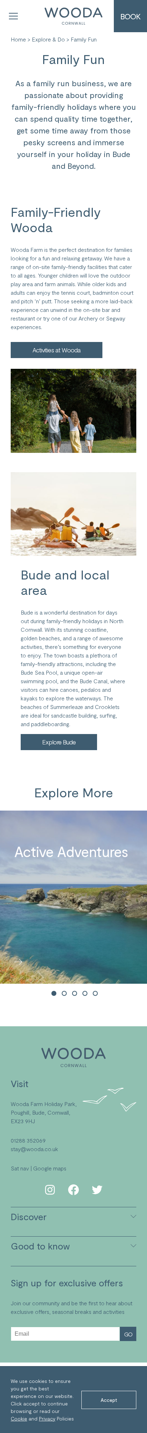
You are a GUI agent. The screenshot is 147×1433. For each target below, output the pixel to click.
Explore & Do (48, 39)
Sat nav (20, 1168)
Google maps (49, 1168)
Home (18, 39)
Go (128, 1334)
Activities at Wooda (56, 350)
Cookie (19, 1418)
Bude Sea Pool (39, 672)
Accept (109, 1400)
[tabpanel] (73, 897)
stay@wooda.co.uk (34, 1148)
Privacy (47, 1418)
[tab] (53, 994)
